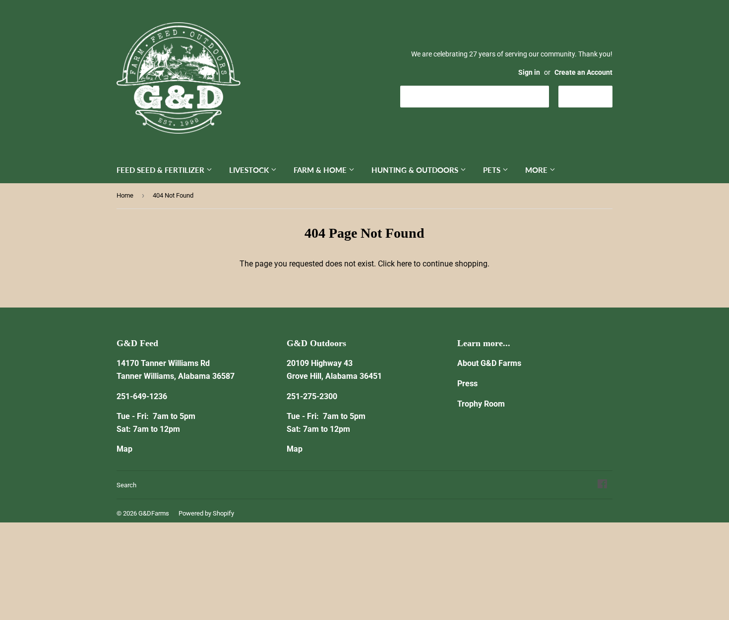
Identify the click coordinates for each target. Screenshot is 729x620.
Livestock (250, 169)
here (404, 263)
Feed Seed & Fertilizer (161, 169)
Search (126, 485)
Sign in (529, 72)
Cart (593, 96)
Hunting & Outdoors (415, 169)
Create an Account (583, 72)
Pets (492, 169)
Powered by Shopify (206, 513)
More (537, 169)
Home (125, 195)
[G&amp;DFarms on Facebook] (602, 485)
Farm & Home (321, 169)
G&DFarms (153, 513)
